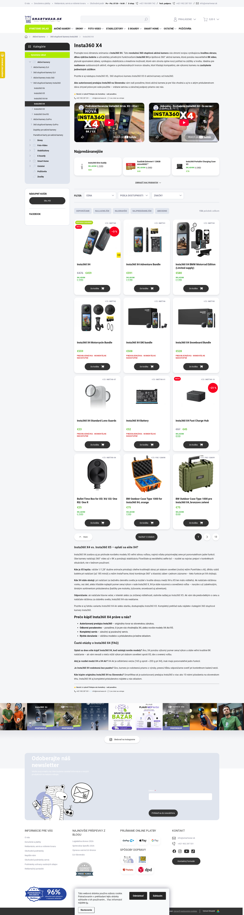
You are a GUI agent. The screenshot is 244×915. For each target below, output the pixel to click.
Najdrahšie (121, 211)
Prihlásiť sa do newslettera (163, 813)
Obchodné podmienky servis (37, 860)
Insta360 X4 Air (41, 98)
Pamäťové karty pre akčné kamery (48, 135)
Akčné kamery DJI (41, 67)
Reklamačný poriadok (34, 869)
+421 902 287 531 (186, 844)
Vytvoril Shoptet (209, 911)
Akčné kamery (43, 62)
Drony (40, 140)
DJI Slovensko (78, 855)
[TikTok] (193, 851)
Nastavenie (86, 910)
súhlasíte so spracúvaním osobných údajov (183, 804)
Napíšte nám (30, 855)
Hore (85, 537)
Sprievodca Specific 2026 (83, 846)
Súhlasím (157, 895)
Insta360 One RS (41, 114)
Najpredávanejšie (142, 211)
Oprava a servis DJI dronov (84, 850)
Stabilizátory (43, 150)
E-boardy (41, 156)
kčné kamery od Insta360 (160, 76)
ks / (47, 201)
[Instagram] (180, 851)
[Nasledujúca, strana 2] (207, 536)
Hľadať (146, 19)
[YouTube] (186, 851)
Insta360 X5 (39, 93)
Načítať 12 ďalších (146, 537)
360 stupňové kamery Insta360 (47, 83)
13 (215, 536)
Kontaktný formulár (186, 861)
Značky (40, 177)
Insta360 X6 (39, 88)
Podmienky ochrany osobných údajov (41, 864)
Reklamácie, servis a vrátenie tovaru (70, 3)
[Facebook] (174, 851)
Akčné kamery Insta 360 (43, 78)
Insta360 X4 (39, 104)
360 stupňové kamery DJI (44, 72)
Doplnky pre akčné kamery (44, 130)
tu (87, 902)
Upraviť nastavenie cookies (185, 911)
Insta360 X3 (39, 109)
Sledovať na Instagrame (124, 739)
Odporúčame (83, 211)
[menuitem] (38, 29)
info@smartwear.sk (186, 838)
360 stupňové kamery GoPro (45, 124)
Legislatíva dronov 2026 (82, 841)
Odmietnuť (138, 895)
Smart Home (43, 161)
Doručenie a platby (42, 3)
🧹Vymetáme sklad (37, 55)
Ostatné (41, 166)
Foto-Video (42, 145)
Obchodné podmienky (99, 3)
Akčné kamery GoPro (42, 119)
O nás (27, 3)
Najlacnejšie (102, 211)
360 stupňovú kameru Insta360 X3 (127, 76)
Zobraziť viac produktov (146, 183)
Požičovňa (42, 171)
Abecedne (162, 211)
